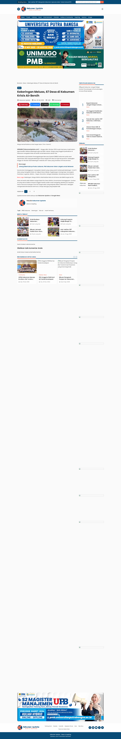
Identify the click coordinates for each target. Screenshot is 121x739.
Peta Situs (80, 726)
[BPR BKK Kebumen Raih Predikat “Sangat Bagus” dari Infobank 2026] (83, 186)
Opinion (84, 17)
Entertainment (47, 17)
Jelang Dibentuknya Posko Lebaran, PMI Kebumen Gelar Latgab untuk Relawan (46, 166)
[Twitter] (99, 727)
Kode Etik (61, 726)
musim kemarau (49, 210)
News (23, 17)
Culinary (34, 17)
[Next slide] (76, 257)
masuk (26, 252)
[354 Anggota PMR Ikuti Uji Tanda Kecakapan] (47, 266)
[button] (102, 2)
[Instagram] (93, 727)
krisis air (41, 210)
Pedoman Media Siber (64, 729)
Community (22, 275)
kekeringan (35, 210)
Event (40, 17)
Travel (28, 17)
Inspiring (77, 17)
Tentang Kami (48, 726)
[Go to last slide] (74, 257)
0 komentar (57, 100)
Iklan (76, 726)
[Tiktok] (102, 727)
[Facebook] (90, 727)
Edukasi (41, 275)
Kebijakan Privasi (69, 726)
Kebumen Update (39, 201)
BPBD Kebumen (26, 210)
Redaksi (55, 726)
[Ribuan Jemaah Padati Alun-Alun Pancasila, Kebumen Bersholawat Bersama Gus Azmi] (23, 231)
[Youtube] (96, 727)
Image (90, 17)
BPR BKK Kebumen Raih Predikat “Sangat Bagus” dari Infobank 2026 (48, 2)
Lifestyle (56, 17)
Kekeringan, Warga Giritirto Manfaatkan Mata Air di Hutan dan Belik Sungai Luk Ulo (49, 177)
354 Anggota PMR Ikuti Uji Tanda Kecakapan (46, 278)
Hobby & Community (66, 17)
